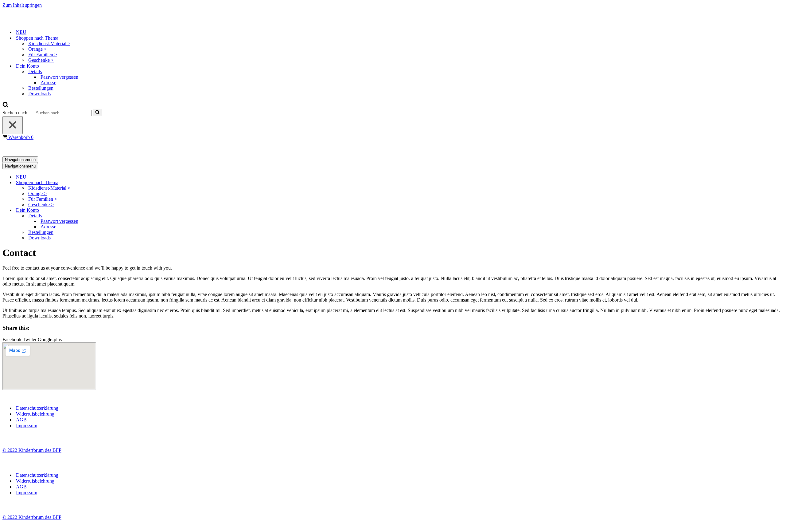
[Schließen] (12, 125)
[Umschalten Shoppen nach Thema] (110, 182)
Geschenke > (41, 60)
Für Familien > (42, 54)
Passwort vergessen (59, 77)
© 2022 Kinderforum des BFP (31, 450)
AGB (21, 419)
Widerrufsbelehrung (35, 413)
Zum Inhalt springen (22, 5)
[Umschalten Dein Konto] (110, 210)
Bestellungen (40, 88)
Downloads (39, 93)
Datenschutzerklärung (37, 408)
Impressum (26, 425)
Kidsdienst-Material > (49, 43)
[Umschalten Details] (110, 216)
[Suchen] (5, 106)
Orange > (37, 49)
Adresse (48, 82)
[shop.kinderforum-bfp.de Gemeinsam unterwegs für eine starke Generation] (33, 21)
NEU (21, 32)
